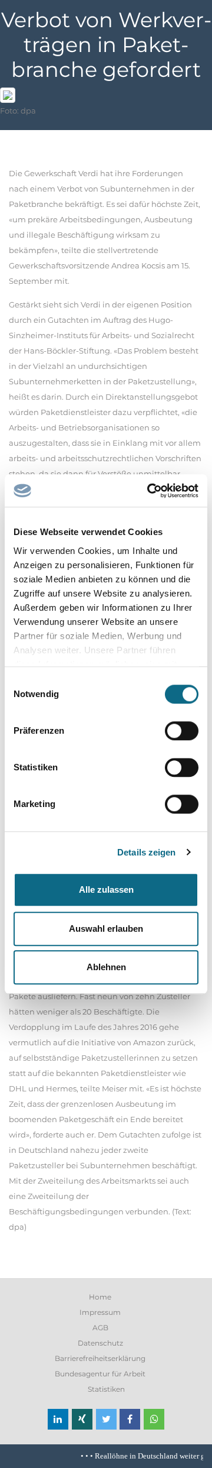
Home (100, 1296)
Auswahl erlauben (106, 928)
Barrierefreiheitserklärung (100, 1358)
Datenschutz (100, 1343)
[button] (58, 1419)
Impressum (100, 1312)
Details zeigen (146, 852)
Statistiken (106, 1389)
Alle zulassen (106, 889)
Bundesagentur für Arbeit (100, 1373)
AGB (100, 1327)
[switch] (181, 730)
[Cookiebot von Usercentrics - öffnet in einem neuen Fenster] (149, 490)
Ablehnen (106, 967)
